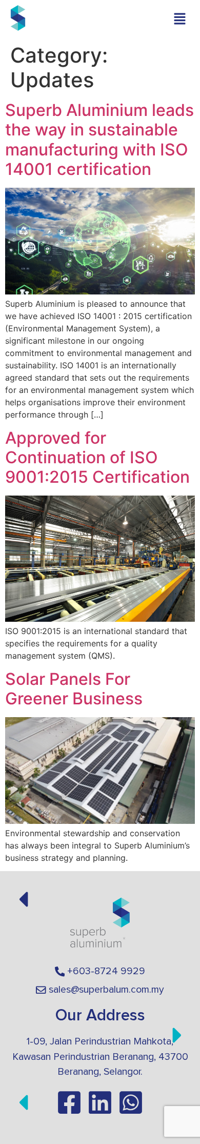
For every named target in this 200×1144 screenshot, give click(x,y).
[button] (179, 19)
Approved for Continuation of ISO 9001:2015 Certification (97, 457)
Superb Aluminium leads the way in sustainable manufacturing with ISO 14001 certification (99, 139)
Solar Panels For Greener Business (74, 688)
